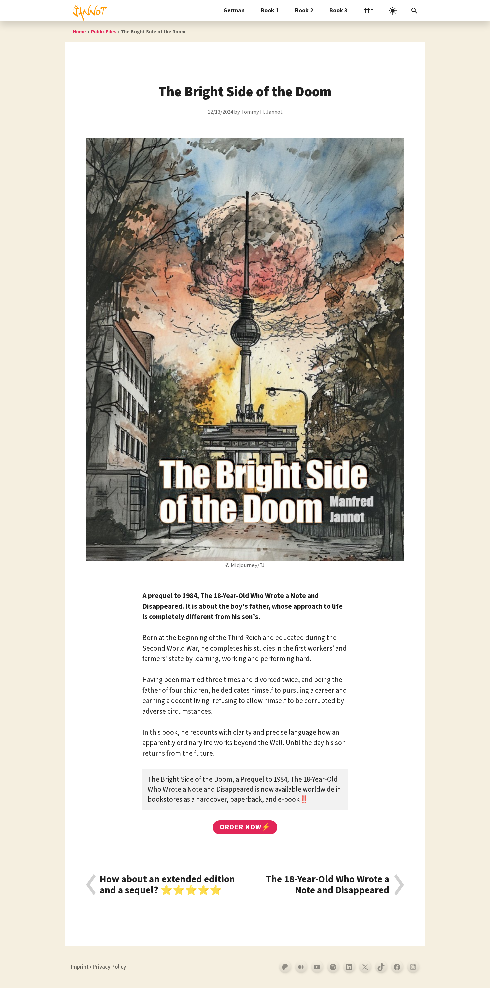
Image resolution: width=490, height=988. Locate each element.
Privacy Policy (109, 967)
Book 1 (270, 10)
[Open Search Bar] (414, 10)
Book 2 (304, 10)
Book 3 (338, 10)
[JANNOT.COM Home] (89, 10)
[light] (393, 10)
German (234, 10)
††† (369, 10)
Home (79, 31)
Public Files (103, 31)
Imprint (80, 967)
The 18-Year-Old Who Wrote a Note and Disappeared (327, 885)
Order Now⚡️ (245, 827)
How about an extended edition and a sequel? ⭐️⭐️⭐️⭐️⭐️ (167, 885)
